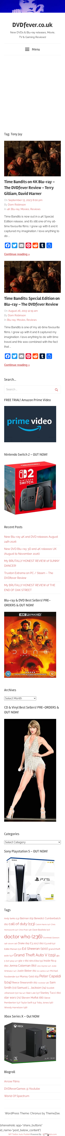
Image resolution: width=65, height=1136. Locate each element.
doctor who (23, 936)
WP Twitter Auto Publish (19, 1134)
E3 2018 (49, 943)
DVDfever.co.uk (32, 25)
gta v (23, 960)
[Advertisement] (32, 91)
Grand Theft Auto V (35, 955)
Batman (26, 918)
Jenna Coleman (22, 965)
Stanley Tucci (50, 992)
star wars (12, 997)
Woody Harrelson (15, 1007)
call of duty (22, 924)
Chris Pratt (25, 930)
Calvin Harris (43, 924)
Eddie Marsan (12, 949)
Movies (25, 209)
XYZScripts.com (50, 1134)
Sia (22, 993)
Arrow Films (12, 1081)
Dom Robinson (17, 204)
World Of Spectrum (16, 1096)
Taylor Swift (28, 1002)
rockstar (43, 983)
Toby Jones (45, 1002)
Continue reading (15, 254)
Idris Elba (36, 960)
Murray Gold (29, 976)
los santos (43, 971)
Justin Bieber (26, 970)
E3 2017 (37, 943)
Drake (23, 943)
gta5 (14, 961)
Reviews (35, 209)
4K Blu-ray (13, 209)
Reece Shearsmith (24, 982)
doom (12, 943)
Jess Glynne (44, 966)
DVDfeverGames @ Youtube (22, 1088)
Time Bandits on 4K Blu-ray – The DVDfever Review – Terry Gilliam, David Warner (29, 187)
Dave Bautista (41, 930)
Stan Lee (33, 993)
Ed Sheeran (35, 949)
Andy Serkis (11, 918)
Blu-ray (11, 319)
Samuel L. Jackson (31, 987)
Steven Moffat (32, 997)
